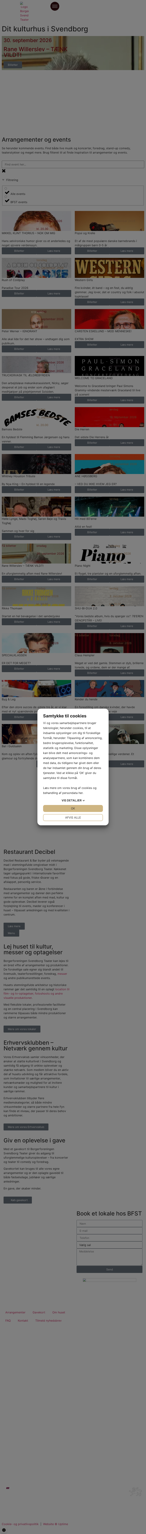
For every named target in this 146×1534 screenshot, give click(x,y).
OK (73, 808)
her (81, 793)
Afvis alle (73, 817)
